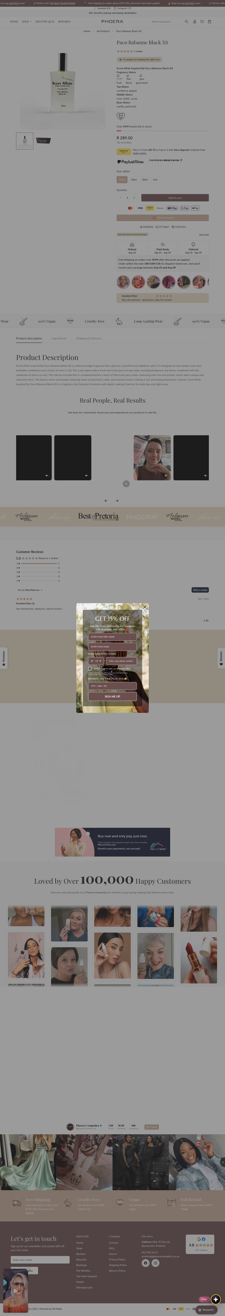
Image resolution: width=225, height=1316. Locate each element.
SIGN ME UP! (112, 696)
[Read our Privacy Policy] (135, 674)
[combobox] (96, 661)
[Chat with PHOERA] (216, 1299)
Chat (204, 1299)
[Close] (145, 607)
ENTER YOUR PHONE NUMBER (102, 654)
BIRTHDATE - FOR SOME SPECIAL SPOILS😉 (107, 678)
